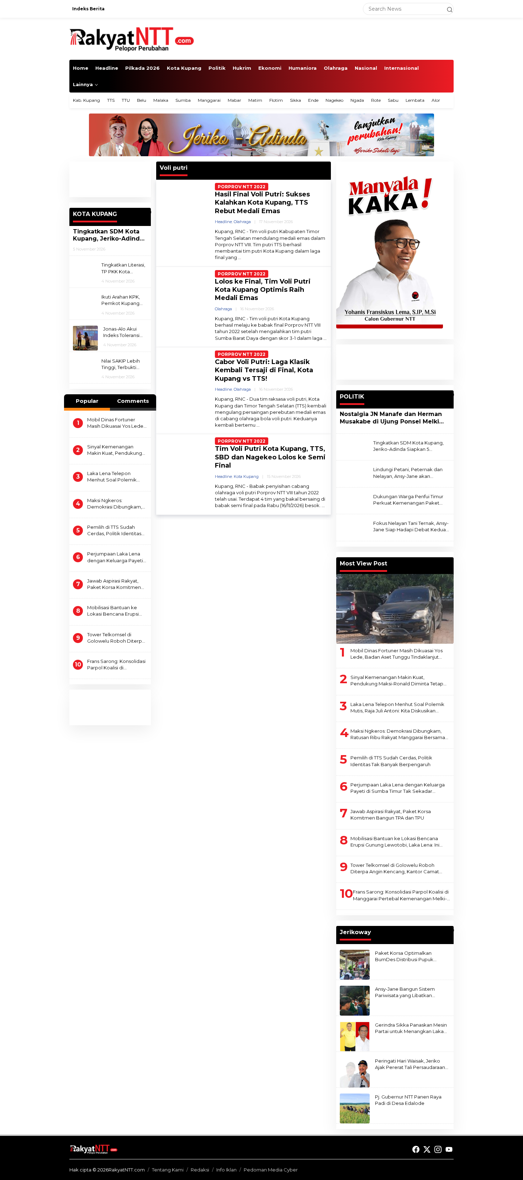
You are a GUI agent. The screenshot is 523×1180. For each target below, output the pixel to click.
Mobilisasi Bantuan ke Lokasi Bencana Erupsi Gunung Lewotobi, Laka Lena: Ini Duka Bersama (114, 611)
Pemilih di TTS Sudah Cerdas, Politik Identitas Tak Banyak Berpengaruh (116, 530)
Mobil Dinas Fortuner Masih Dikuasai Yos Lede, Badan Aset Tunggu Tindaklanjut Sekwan (115, 423)
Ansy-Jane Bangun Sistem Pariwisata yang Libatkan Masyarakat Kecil (405, 992)
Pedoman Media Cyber (271, 1170)
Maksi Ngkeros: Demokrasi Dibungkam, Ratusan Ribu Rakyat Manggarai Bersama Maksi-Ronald (114, 503)
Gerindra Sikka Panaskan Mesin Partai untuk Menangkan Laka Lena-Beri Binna (411, 1028)
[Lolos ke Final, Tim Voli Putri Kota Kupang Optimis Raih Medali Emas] (325, 338)
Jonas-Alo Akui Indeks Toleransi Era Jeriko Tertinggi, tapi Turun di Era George (121, 332)
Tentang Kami (168, 1170)
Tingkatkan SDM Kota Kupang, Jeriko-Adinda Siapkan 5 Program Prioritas (108, 235)
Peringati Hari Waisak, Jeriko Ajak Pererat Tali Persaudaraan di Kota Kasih (410, 1064)
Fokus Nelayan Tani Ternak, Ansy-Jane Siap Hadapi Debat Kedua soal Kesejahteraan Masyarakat (411, 526)
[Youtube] (449, 1149)
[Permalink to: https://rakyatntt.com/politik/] (450, 394)
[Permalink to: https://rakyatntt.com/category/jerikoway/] (450, 930)
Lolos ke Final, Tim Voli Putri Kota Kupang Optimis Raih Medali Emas (263, 290)
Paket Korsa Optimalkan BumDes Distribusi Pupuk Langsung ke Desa (404, 956)
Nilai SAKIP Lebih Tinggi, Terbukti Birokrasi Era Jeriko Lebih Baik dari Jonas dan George (123, 364)
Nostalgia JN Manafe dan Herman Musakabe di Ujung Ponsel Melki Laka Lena (391, 418)
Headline (223, 221)
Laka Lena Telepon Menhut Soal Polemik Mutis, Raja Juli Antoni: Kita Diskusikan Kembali (117, 476)
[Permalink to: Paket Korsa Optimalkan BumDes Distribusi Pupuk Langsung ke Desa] (355, 964)
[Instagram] (438, 1149)
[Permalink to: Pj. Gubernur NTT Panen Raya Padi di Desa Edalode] (355, 1108)
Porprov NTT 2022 (241, 186)
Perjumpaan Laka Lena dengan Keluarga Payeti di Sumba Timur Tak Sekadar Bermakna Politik (115, 557)
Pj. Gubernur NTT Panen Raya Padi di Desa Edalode (408, 1100)
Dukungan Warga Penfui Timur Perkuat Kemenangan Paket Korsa (408, 500)
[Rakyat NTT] (132, 38)
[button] (446, 9)
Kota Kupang (246, 476)
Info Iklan (226, 1170)
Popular (87, 400)
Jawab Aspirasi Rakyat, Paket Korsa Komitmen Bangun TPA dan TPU (114, 584)
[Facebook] (416, 1149)
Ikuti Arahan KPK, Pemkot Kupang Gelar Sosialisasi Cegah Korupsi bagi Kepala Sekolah (124, 300)
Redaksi (200, 1170)
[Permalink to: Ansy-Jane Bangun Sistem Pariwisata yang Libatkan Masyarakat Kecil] (355, 1000)
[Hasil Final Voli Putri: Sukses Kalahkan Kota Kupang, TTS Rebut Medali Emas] (239, 257)
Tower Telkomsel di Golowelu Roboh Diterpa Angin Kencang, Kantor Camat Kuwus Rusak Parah (116, 638)
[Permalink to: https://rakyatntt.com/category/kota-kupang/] (147, 212)
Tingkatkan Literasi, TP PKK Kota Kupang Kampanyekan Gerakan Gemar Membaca (123, 268)
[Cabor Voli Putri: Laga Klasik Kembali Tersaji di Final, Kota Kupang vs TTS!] (258, 425)
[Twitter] (427, 1149)
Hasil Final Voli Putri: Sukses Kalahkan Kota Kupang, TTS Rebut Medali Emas (262, 202)
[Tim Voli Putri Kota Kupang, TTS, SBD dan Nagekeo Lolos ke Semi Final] (323, 505)
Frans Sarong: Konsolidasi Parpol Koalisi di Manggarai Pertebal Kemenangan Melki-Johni (116, 664)
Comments (133, 400)
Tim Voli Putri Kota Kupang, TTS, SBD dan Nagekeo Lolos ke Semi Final (270, 457)
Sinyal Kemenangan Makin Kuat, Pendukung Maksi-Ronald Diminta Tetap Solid (114, 450)
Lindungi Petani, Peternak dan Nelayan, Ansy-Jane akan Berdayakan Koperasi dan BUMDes (408, 473)
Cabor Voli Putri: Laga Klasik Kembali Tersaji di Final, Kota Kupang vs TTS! (264, 370)
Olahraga (242, 221)
